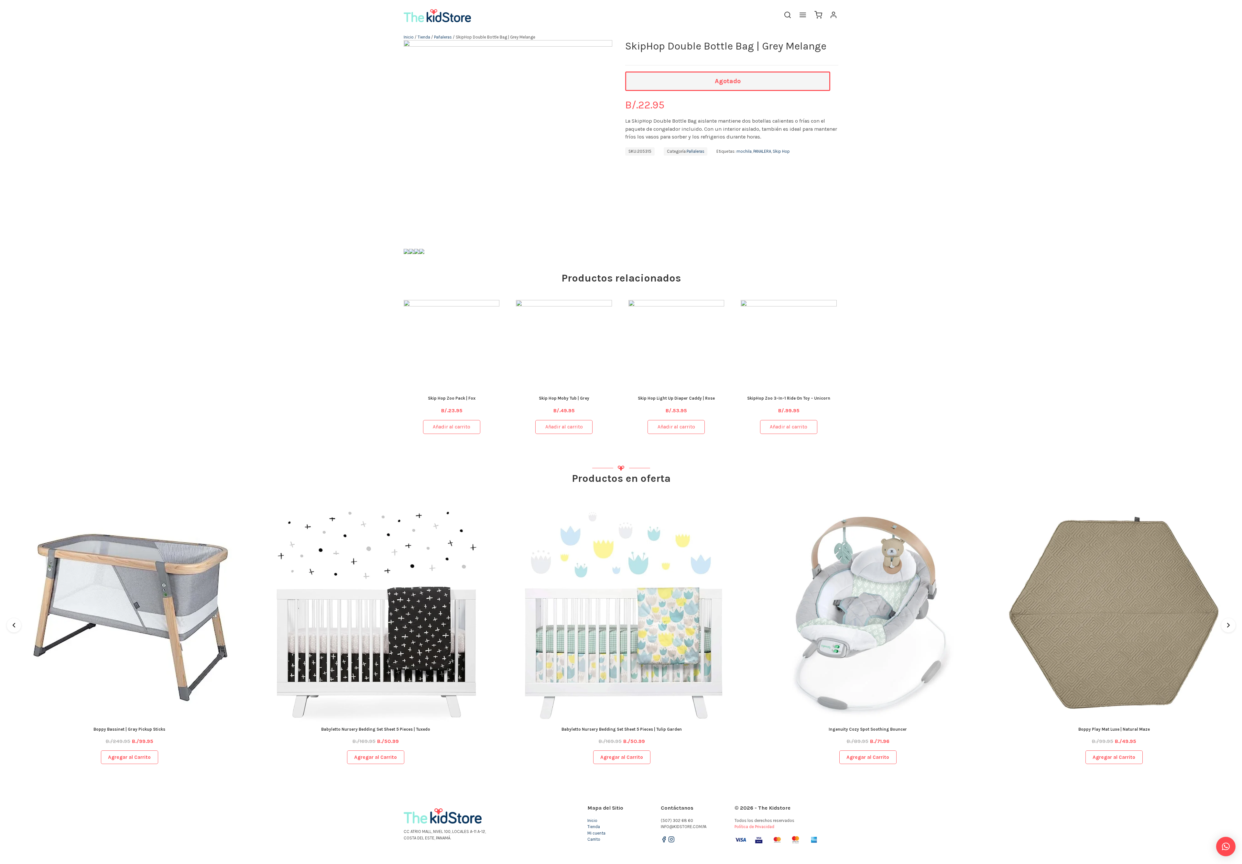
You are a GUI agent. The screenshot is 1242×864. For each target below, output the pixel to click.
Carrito (593, 839)
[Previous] (13, 625)
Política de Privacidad (754, 826)
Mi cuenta (596, 833)
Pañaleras (443, 37)
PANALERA (762, 151)
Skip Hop (781, 151)
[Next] (1228, 625)
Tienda (424, 37)
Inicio (409, 37)
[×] (1226, 846)
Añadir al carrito (451, 427)
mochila (744, 151)
